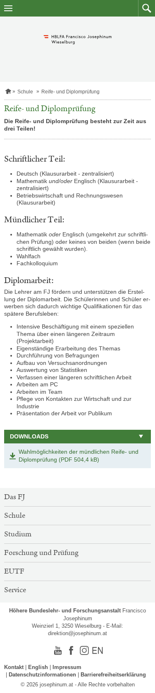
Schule (25, 92)
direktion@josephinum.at (77, 633)
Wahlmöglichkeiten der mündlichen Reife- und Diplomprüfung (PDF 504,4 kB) (78, 455)
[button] (146, 8)
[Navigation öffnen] (8, 8)
